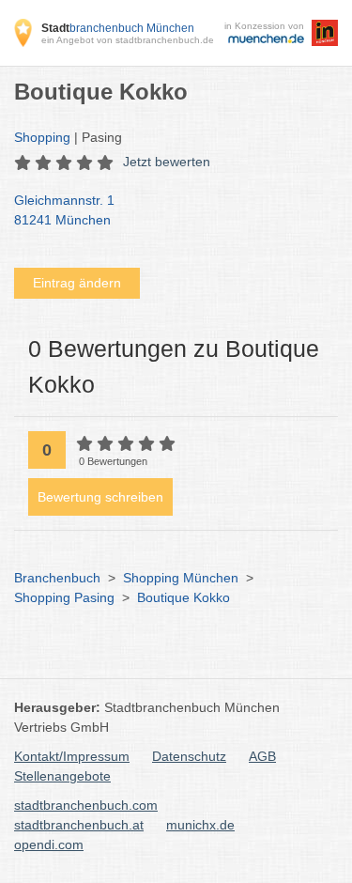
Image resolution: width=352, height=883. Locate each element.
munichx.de (200, 824)
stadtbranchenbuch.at (79, 824)
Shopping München (180, 577)
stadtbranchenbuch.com (86, 805)
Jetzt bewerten (166, 161)
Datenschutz (189, 756)
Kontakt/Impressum (72, 756)
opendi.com (49, 844)
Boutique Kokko (183, 597)
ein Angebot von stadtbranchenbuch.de (127, 40)
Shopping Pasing (64, 597)
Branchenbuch (57, 577)
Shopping (42, 137)
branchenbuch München (117, 28)
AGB (262, 756)
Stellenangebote (62, 775)
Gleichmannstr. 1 (64, 210)
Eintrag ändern (77, 282)
